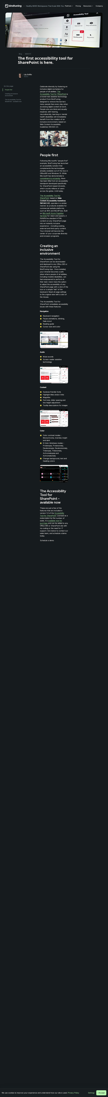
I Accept (101, 1093)
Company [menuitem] (99, 6)
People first (8, 90)
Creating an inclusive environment (11, 94)
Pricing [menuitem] (78, 6)
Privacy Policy (73, 1093)
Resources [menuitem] (87, 6)
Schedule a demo (47, 540)
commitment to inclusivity (50, 178)
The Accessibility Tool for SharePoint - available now (13, 100)
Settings (91, 1093)
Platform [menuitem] (68, 6)
